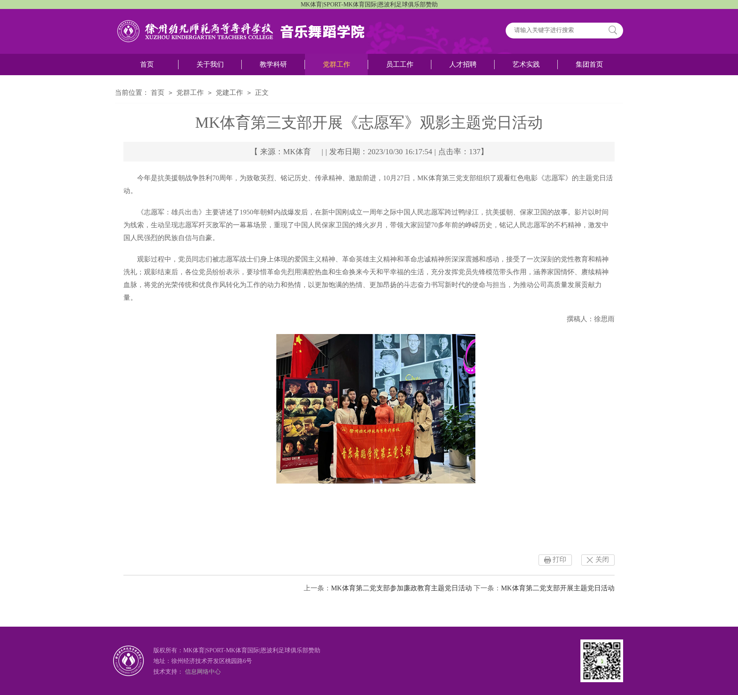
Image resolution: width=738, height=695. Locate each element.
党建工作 (229, 92)
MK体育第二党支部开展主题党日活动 (558, 588)
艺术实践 (526, 64)
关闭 (602, 559)
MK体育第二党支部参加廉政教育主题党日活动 (401, 588)
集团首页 (589, 64)
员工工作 (399, 64)
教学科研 (273, 64)
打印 (559, 559)
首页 (147, 64)
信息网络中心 (203, 672)
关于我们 (210, 64)
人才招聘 (463, 64)
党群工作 (336, 64)
